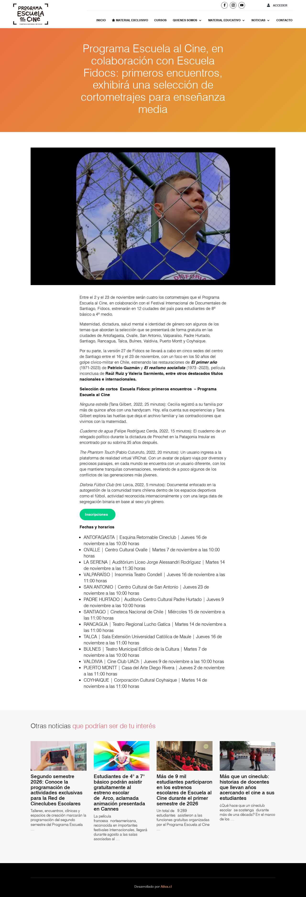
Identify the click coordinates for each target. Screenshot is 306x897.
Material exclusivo (131, 20)
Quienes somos (185, 20)
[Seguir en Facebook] (224, 5)
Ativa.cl (166, 886)
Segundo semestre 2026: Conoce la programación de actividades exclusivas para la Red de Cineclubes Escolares (57, 790)
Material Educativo (224, 20)
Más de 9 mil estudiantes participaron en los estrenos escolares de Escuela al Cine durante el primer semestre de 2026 (184, 790)
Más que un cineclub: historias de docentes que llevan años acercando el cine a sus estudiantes (247, 787)
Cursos (160, 20)
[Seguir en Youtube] (241, 5)
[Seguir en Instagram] (233, 5)
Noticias (258, 20)
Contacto (284, 20)
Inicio (101, 20)
